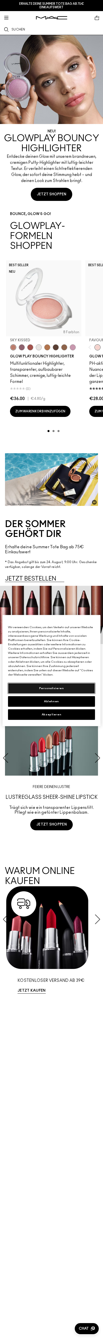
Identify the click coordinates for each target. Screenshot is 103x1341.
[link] (51, 942)
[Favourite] (97, 347)
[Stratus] (73, 347)
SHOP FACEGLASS (51, 843)
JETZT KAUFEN (32, 990)
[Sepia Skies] (64, 347)
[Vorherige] (90, 347)
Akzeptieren (51, 714)
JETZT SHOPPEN (51, 194)
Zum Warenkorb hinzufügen (40, 411)
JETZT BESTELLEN (30, 579)
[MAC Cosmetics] (52, 17)
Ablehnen (51, 701)
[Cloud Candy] (30, 347)
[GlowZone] (55, 347)
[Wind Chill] (39, 347)
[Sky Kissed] (13, 347)
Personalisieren (51, 688)
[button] (86, 1329)
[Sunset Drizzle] (21, 347)
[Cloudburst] (47, 347)
